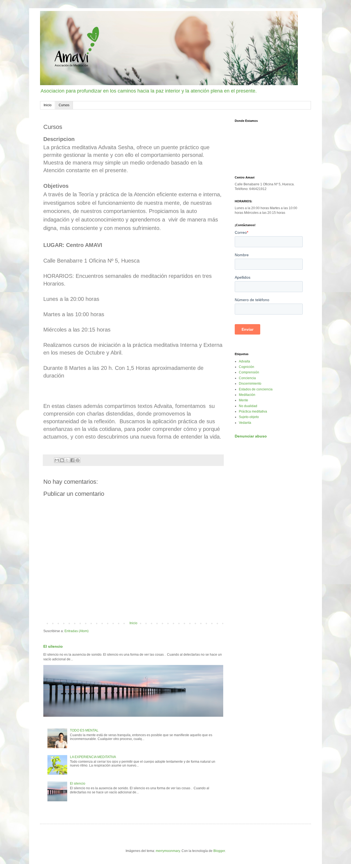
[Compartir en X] (67, 460)
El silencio (53, 646)
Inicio (48, 105)
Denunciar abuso (251, 436)
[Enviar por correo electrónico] (57, 460)
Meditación (247, 395)
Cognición (246, 367)
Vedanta (245, 423)
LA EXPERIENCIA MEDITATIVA (93, 757)
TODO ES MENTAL (84, 730)
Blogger (219, 851)
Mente (243, 400)
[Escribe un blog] (62, 460)
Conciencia (247, 378)
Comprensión (249, 372)
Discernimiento (250, 383)
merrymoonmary (168, 851)
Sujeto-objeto (249, 417)
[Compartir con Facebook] (72, 460)
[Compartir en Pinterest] (77, 460)
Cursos (64, 105)
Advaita (244, 361)
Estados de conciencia (256, 389)
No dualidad (248, 406)
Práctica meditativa (253, 411)
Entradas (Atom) (76, 631)
